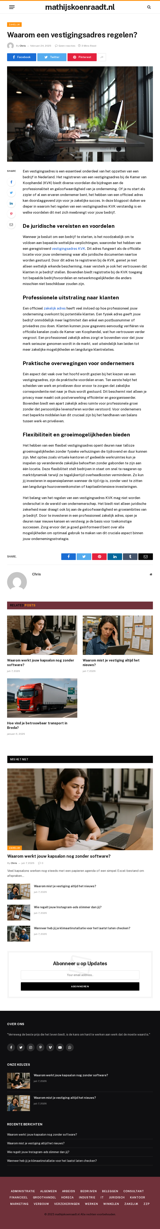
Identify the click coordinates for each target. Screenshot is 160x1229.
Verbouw (41, 1203)
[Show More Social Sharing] (102, 57)
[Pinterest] (11, 214)
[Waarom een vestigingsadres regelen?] (80, 113)
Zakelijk (14, 24)
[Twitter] (11, 192)
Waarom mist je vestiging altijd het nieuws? (111, 662)
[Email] (11, 224)
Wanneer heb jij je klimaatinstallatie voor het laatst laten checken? (82, 928)
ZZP (147, 1203)
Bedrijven (88, 1191)
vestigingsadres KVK (68, 249)
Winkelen (111, 1203)
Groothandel (44, 1197)
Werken (91, 1203)
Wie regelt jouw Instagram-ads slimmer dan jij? (67, 907)
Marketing (19, 1203)
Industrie (87, 1197)
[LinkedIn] (11, 203)
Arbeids (68, 1191)
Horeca (67, 1197)
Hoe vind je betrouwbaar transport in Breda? (37, 725)
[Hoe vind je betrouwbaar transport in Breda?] (42, 698)
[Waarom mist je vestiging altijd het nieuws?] (118, 635)
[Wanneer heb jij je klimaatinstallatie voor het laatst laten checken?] (18, 934)
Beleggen (110, 1191)
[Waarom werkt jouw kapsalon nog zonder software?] (42, 635)
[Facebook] (11, 182)
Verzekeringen (67, 1203)
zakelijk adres (55, 308)
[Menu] (12, 7)
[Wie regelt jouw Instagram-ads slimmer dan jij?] (18, 913)
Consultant (133, 1191)
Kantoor (137, 1197)
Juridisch (117, 1197)
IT (102, 1197)
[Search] (148, 7)
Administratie (23, 1191)
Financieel (19, 1197)
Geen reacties (67, 45)
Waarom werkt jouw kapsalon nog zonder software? (40, 662)
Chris (23, 45)
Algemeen (48, 1191)
